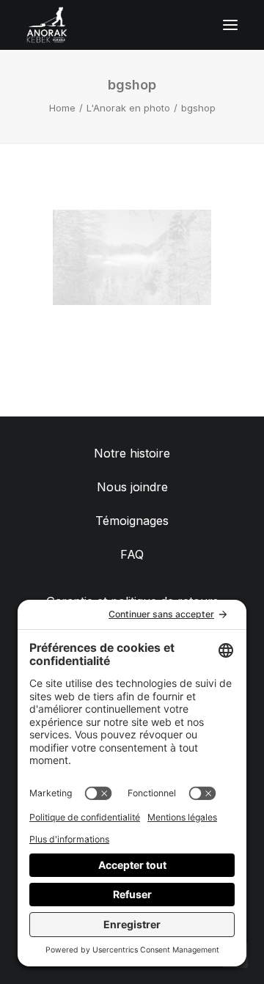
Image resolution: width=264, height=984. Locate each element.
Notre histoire (132, 453)
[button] (230, 25)
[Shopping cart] (187, 25)
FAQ (132, 554)
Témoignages (132, 520)
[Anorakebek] (46, 25)
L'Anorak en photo (128, 108)
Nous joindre (132, 487)
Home (62, 108)
